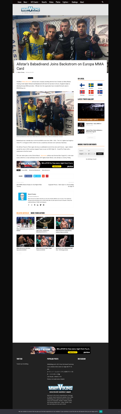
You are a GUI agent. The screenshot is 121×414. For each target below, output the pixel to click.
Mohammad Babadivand (34, 170)
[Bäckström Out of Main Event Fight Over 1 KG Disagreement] (65, 241)
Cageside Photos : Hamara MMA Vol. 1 (93, 123)
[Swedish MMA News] (82, 85)
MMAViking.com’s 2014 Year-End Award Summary (60, 364)
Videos (51, 2)
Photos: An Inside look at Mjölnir (56, 379)
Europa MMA (24, 170)
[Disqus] (45, 278)
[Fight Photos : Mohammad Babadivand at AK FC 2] (45, 223)
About (82, 2)
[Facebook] (29, 205)
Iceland (100, 95)
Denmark (91, 95)
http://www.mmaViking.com (33, 196)
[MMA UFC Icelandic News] (100, 92)
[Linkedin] (38, 205)
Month (81, 150)
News (25, 2)
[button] (102, 2)
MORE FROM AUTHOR (38, 213)
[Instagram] (35, 205)
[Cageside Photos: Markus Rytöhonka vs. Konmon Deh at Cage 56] (81, 131)
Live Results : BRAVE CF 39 (54, 376)
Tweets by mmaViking (22, 364)
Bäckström (44, 155)
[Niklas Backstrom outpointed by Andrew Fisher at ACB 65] (65, 223)
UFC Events (34, 2)
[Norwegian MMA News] (82, 92)
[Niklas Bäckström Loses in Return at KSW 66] (25, 222)
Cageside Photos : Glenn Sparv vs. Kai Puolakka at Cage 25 (61, 185)
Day (89, 150)
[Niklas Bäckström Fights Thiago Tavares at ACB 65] (45, 241)
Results (44, 2)
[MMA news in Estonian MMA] (100, 85)
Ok (101, 411)
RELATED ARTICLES (23, 213)
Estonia (100, 88)
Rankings (75, 2)
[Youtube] (44, 205)
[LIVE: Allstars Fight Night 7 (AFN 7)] (91, 112)
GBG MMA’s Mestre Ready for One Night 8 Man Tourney (29, 185)
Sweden (91, 88)
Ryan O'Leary (21, 72)
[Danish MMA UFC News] (91, 92)
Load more (90, 137)
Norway (82, 95)
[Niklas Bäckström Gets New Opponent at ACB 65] (25, 241)
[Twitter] (41, 205)
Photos (58, 2)
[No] (119, 411)
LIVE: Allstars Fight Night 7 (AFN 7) (88, 119)
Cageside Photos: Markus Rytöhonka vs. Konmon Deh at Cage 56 (94, 130)
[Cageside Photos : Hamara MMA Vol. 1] (81, 125)
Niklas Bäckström (27, 81)
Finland (82, 88)
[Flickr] (32, 205)
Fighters (65, 2)
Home (19, 2)
